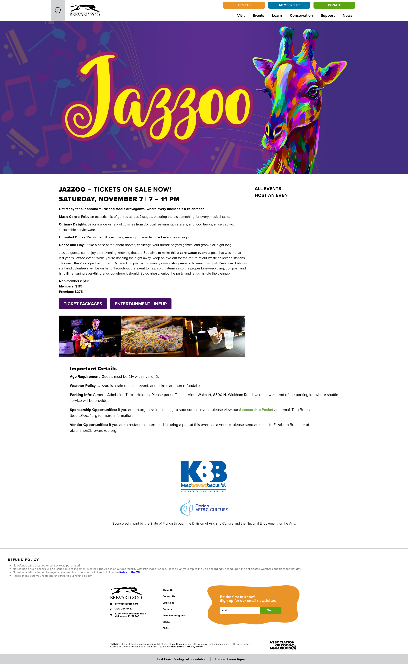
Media (166, 622)
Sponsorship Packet (256, 409)
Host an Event (272, 195)
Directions (168, 603)
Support (328, 15)
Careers (167, 609)
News (347, 15)
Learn (277, 15)
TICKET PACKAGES (83, 304)
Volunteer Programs (174, 615)
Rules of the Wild (130, 572)
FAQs (166, 628)
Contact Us (169, 596)
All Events (268, 188)
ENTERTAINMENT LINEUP (141, 304)
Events (258, 15)
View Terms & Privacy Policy (186, 646)
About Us (168, 590)
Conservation (301, 15)
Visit (241, 15)
